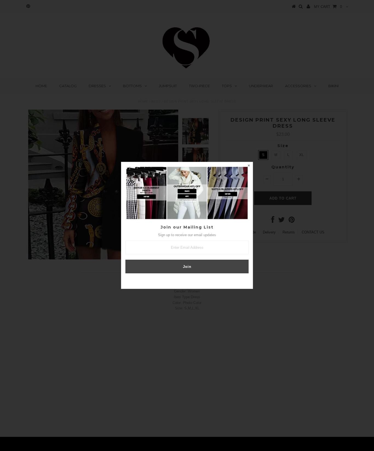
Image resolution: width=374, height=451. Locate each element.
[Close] (248, 166)
